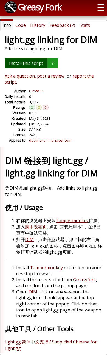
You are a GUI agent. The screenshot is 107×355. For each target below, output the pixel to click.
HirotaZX (36, 90)
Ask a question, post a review (34, 76)
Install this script (26, 63)
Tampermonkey (72, 220)
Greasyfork (84, 280)
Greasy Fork (39, 7)
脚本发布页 (36, 227)
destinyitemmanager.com (50, 140)
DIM (29, 239)
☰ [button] (101, 7)
